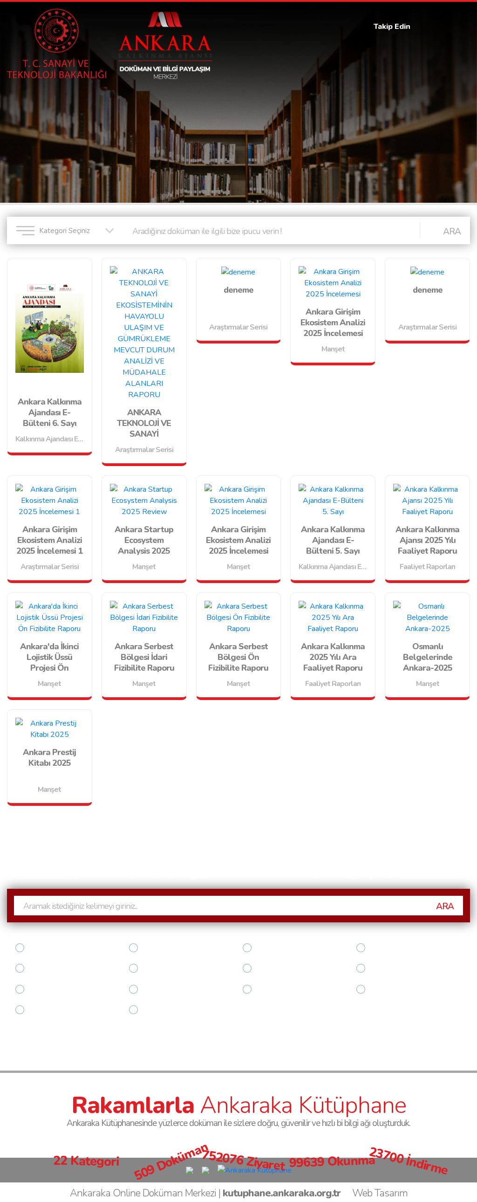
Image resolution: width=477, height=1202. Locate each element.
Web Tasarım (380, 1193)
